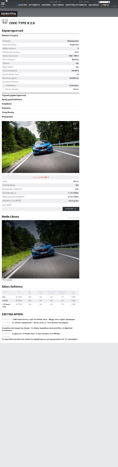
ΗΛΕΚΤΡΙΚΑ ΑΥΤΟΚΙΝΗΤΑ (76, 5)
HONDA (12, 20)
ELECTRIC (21, 5)
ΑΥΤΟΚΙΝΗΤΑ (34, 5)
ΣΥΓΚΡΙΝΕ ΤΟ (71, 209)
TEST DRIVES (58, 5)
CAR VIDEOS (93, 5)
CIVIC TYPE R (21, 20)
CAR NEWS (46, 5)
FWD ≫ (104, 5)
